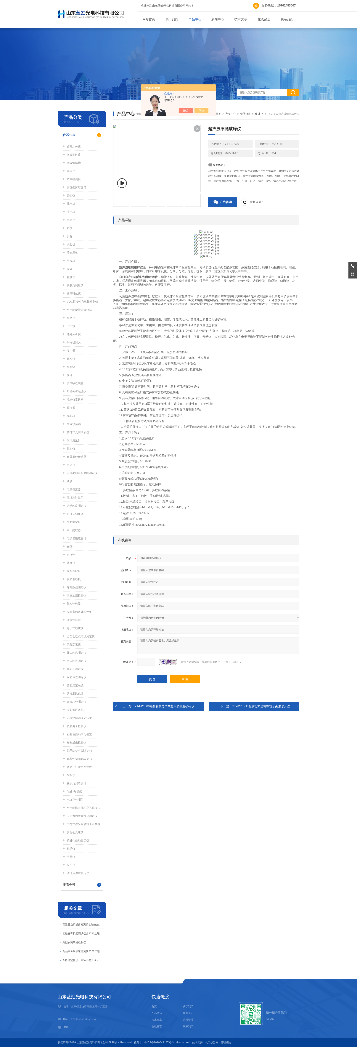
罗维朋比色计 (75, 693)
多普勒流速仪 (75, 832)
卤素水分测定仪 (76, 701)
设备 (69, 236)
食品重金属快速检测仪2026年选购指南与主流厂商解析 (83, 951)
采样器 (71, 407)
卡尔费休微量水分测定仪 (82, 815)
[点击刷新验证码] (168, 662)
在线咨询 (226, 202)
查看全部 (69, 885)
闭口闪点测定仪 (76, 660)
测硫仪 (71, 464)
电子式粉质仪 (75, 628)
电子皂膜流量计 (76, 538)
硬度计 (71, 481)
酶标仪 (71, 775)
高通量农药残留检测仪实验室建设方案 (83, 924)
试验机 (71, 244)
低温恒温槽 (74, 162)
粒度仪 (71, 277)
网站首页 (148, 19)
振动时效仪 (74, 293)
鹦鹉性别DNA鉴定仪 (79, 758)
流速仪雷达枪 (75, 399)
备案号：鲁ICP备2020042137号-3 (154, 1042)
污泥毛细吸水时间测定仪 (82, 473)
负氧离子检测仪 (76, 726)
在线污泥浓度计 (76, 783)
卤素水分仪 (74, 146)
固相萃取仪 (74, 571)
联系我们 (287, 19)
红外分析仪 (74, 334)
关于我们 (171, 19)
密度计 (71, 554)
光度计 (71, 546)
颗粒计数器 (74, 603)
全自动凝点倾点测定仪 (81, 636)
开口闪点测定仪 (76, 652)
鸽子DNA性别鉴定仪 (79, 750)
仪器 (69, 269)
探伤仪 (71, 864)
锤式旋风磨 (74, 620)
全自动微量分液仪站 (79, 309)
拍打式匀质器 (75, 513)
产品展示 (157, 1013)
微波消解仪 (74, 154)
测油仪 (71, 220)
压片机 (71, 260)
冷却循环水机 (75, 709)
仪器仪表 (69, 135)
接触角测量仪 (75, 285)
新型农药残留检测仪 (74, 942)
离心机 (71, 415)
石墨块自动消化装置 (79, 734)
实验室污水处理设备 (79, 611)
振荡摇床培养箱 (76, 187)
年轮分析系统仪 (76, 391)
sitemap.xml (183, 1042)
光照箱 (71, 366)
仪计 (69, 375)
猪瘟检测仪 (74, 179)
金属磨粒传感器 (76, 456)
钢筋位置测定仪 (76, 677)
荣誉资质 (188, 1019)
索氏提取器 (74, 530)
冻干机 (71, 211)
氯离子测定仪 (75, 669)
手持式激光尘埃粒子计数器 (83, 824)
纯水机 (71, 203)
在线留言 (264, 19)
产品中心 (195, 19)
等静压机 (72, 252)
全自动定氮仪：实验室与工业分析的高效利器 (83, 960)
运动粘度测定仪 (76, 505)
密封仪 (71, 195)
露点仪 (71, 171)
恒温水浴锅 (74, 424)
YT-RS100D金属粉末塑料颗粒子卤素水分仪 (261, 706)
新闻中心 (217, 19)
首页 (218, 113)
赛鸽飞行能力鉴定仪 (79, 767)
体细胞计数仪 (75, 497)
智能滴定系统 (75, 685)
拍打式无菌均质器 (78, 432)
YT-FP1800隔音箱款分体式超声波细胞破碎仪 (164, 706)
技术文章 (240, 19)
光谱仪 (71, 317)
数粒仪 (71, 358)
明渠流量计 (74, 440)
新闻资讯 (188, 1013)
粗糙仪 (71, 848)
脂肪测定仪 (74, 522)
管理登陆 (226, 1042)
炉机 (69, 228)
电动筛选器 (74, 489)
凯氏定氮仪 (74, 644)
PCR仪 (71, 326)
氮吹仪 (71, 448)
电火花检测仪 (75, 799)
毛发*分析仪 (74, 791)
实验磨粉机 (74, 579)
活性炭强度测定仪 (78, 873)
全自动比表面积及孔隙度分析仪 (83, 807)
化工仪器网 (211, 1042)
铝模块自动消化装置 (79, 718)
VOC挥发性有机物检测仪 (82, 301)
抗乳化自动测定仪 (78, 840)
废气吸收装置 (75, 383)
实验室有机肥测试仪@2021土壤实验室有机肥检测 (83, 933)
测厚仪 (71, 856)
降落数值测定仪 (76, 587)
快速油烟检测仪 (76, 595)
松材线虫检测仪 (76, 742)
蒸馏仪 (71, 562)
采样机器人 (74, 342)
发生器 (71, 350)
